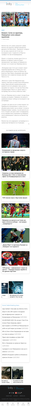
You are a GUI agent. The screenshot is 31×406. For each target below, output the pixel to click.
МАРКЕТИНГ (9, 396)
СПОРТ (3, 30)
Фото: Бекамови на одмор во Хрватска (14, 343)
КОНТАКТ (15, 396)
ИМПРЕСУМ (22, 396)
